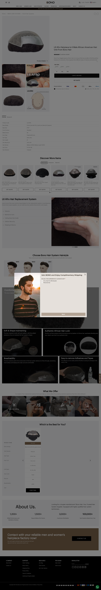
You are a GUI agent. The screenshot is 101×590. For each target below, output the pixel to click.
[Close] (85, 274)
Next (63, 314)
